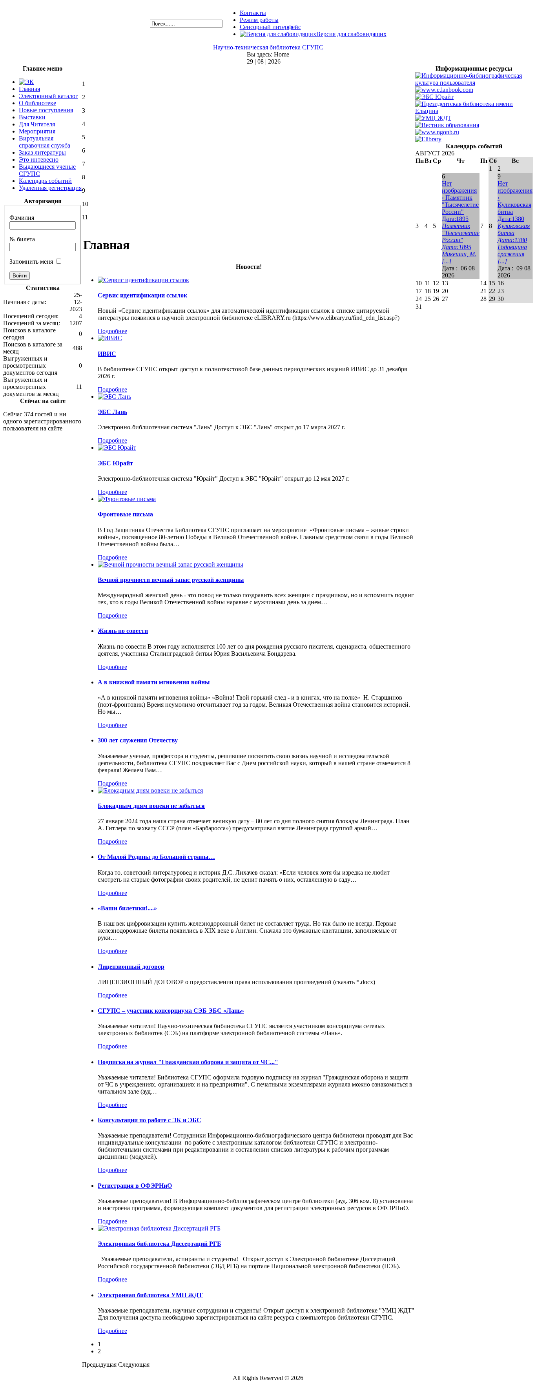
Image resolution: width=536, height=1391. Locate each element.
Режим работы (259, 19)
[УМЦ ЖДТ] (433, 118)
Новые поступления (46, 110)
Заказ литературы (42, 152)
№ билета (22, 239)
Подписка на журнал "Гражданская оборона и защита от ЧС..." (188, 1062)
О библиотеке (37, 103)
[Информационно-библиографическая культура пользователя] (474, 82)
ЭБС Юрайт (115, 463)
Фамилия (21, 217)
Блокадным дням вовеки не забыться (151, 805)
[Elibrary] (428, 139)
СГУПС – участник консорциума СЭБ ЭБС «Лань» (171, 1010)
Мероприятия (37, 131)
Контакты (253, 12)
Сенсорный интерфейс (270, 27)
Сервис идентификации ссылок (142, 295)
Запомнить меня (31, 261)
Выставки (32, 117)
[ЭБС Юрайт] (434, 96)
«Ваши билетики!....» (127, 908)
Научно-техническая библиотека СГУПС (268, 47)
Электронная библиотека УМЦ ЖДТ (150, 1295)
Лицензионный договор (131, 966)
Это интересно (38, 159)
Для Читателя (37, 124)
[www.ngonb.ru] (437, 132)
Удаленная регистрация (50, 187)
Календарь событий (45, 180)
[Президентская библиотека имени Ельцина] (474, 111)
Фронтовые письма (125, 514)
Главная (29, 89)
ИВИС (107, 353)
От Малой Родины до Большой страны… (156, 856)
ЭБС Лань (112, 411)
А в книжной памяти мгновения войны (154, 682)
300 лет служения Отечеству (138, 740)
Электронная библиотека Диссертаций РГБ (159, 1243)
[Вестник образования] (447, 125)
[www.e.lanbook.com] (444, 89)
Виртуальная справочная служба (44, 142)
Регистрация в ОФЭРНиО (135, 1185)
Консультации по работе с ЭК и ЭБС (149, 1120)
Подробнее (112, 331)
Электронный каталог (48, 96)
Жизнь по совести (123, 630)
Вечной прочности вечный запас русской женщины (171, 579)
